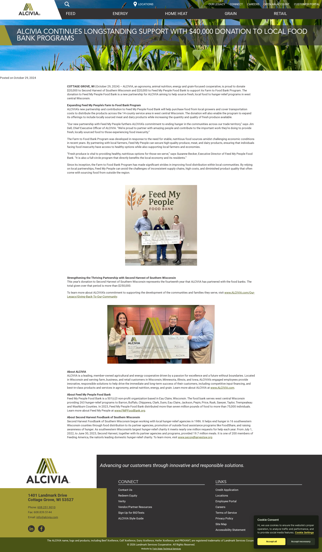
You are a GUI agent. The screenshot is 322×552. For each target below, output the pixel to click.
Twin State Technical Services (166, 548)
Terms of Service (226, 512)
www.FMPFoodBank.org (129, 410)
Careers (253, 4)
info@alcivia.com (47, 517)
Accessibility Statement (231, 529)
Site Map (221, 524)
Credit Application (227, 490)
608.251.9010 (46, 507)
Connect (236, 4)
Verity (122, 501)
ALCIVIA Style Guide (131, 518)
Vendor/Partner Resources (135, 507)
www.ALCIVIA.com (222, 387)
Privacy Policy (224, 518)
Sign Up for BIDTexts (131, 512)
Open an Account (276, 4)
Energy (120, 13)
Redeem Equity (127, 495)
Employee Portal (226, 501)
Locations (222, 495)
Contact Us (125, 490)
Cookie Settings (304, 532)
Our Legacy (216, 4)
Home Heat (176, 13)
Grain (231, 13)
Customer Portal (307, 4)
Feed (70, 13)
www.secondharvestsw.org (195, 437)
